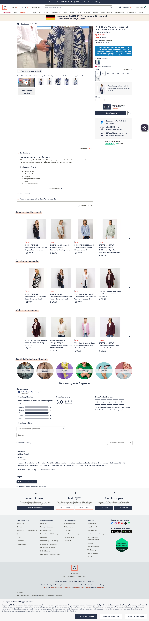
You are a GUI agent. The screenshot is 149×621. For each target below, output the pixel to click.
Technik (140, 12)
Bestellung (43, 523)
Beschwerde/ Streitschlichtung (50, 554)
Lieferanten (20, 540)
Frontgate (34, 595)
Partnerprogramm (69, 537)
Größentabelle (127, 69)
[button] (123, 7)
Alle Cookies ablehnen (111, 617)
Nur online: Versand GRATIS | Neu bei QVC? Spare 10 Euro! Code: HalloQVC (74, 2)
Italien (79, 576)
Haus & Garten (119, 12)
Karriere (90, 543)
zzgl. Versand (107, 40)
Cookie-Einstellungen (136, 617)
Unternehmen (91, 523)
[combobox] (76, 7)
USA (64, 576)
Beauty (79, 12)
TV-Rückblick (35, 7)
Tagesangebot (6, 12)
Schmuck (87, 12)
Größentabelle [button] (25, 194)
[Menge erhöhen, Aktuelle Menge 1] (103, 100)
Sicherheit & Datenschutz (48, 544)
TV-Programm (68, 527)
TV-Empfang (91, 550)
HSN (18, 595)
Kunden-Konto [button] (65, 508)
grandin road (49, 595)
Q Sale (65, 12)
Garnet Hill (41, 595)
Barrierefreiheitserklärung (95, 534)
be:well (46, 12)
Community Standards (82, 587)
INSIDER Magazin (70, 523)
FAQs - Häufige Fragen (47, 547)
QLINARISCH (131, 12)
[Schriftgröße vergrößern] (89, 148)
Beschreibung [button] (25, 153)
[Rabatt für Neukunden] (113, 106)
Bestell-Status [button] (84, 508)
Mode (72, 12)
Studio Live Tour (92, 553)
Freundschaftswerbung (71, 534)
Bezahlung (43, 537)
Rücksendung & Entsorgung (49, 540)
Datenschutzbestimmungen (61, 587)
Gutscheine (67, 530)
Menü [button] (14, 7)
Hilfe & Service (45, 551)
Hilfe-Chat (20, 523)
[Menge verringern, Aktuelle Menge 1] (96, 100)
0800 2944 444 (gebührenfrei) (27, 530)
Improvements (58, 595)
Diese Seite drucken (86, 205)
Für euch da (67, 540)
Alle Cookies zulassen (86, 617)
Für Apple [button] (104, 508)
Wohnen (95, 12)
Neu (15, 12)
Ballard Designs (25, 595)
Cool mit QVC (36, 12)
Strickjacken (25, 24)
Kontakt (19, 527)
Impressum (101, 587)
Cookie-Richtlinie (70, 611)
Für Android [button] (123, 508)
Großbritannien (71, 576)
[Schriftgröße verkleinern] (92, 148)
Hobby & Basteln (106, 12)
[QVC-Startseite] (18, 24)
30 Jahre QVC (24, 12)
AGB (45, 587)
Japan (84, 576)
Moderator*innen (93, 546)
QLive (19, 534)
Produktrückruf (21, 544)
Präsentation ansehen (27, 92)
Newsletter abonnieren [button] (35, 508)
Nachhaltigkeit (92, 530)
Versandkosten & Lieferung (49, 534)
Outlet (89, 557)
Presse (19, 537)
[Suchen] (111, 7)
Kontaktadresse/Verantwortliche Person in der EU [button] (38, 199)
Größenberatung (45, 530)
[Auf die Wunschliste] (129, 113)
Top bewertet (55, 12)
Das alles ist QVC (92, 527)
